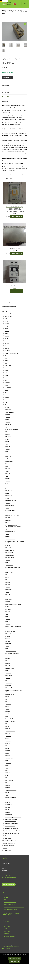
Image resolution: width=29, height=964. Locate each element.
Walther (8, 743)
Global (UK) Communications (12, 353)
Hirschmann (8, 365)
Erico (7, 451)
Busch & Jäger (9, 572)
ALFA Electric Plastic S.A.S (12, 653)
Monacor (7, 336)
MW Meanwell (9, 660)
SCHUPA (8, 750)
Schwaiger (7, 343)
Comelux (7, 333)
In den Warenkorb (7, 77)
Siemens (14, 11)
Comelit (7, 360)
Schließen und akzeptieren (14, 958)
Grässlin (8, 638)
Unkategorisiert (7, 850)
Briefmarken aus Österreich (9, 840)
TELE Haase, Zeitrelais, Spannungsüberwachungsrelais (13, 526)
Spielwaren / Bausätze (8, 845)
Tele (7, 488)
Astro (6, 358)
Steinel (8, 678)
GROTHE (8, 606)
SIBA (7, 483)
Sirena (6, 328)
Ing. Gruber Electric (11, 651)
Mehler (8, 446)
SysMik (6, 385)
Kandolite (7, 323)
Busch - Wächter (10, 550)
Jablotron (7, 373)
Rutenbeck (9, 683)
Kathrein (7, 348)
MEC (7, 670)
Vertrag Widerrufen (8, 884)
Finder (7, 592)
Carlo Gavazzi (9, 565)
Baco (7, 493)
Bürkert (8, 481)
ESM (7, 529)
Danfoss (8, 809)
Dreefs (6, 326)
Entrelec (8, 663)
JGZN (7, 427)
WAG (7, 407)
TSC (6, 355)
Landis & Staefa (10, 557)
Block (6, 363)
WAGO (7, 648)
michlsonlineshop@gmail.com (10, 877)
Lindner (8, 728)
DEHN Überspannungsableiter (13, 626)
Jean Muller (9, 675)
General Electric (10, 718)
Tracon (8, 417)
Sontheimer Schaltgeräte (12, 429)
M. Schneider (9, 687)
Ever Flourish (9, 780)
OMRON (8, 536)
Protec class (8, 400)
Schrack (8, 513)
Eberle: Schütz (9, 552)
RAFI (6, 341)
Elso (7, 466)
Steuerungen (8, 838)
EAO (7, 431)
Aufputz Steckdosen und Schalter (13, 830)
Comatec (8, 736)
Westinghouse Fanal (11, 500)
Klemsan (8, 787)
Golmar (6, 370)
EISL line (8, 473)
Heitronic (7, 331)
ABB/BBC (8, 520)
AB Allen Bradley (10, 668)
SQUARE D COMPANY (11, 790)
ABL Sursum (9, 599)
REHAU (8, 773)
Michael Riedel (9, 814)
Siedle (7, 597)
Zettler (8, 714)
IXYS (7, 795)
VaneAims (8, 436)
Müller (8, 765)
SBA (7, 775)
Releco (8, 434)
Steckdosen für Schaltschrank (12, 828)
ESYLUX (8, 641)
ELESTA (8, 517)
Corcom (8, 498)
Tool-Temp (7, 350)
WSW (7, 534)
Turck (6, 368)
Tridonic (8, 459)
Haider (8, 478)
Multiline (8, 456)
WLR (7, 616)
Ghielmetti (8, 424)
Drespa (8, 755)
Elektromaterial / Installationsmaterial (14, 404)
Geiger (8, 454)
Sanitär (5, 848)
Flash (7, 709)
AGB (5, 899)
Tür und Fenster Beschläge (9, 306)
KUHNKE (8, 594)
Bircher (6, 338)
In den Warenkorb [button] (17, 216)
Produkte (6, 933)
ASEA (7, 738)
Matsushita (9, 495)
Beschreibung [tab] (5, 92)
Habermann (9, 409)
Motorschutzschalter (10, 826)
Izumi (7, 471)
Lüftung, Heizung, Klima (9, 843)
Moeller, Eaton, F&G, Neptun (13, 515)
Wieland (8, 636)
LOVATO (8, 658)
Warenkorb (7, 931)
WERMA (8, 802)
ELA (7, 782)
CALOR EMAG (8, 387)
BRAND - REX (9, 758)
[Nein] (27, 958)
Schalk (8, 449)
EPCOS (8, 587)
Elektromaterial (10, 10)
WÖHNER (8, 685)
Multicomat (9, 570)
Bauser (8, 812)
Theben (8, 545)
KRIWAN (8, 785)
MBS (7, 562)
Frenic (6, 395)
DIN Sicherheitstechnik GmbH (13, 604)
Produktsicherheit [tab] (6, 96)
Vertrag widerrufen (9, 936)
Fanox (6, 390)
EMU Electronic (8, 316)
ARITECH (8, 741)
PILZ (7, 760)
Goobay (7, 375)
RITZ (7, 770)
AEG (7, 614)
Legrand (8, 584)
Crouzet (8, 611)
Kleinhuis (8, 745)
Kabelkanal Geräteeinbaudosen (12, 833)
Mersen (8, 414)
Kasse (5, 928)
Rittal (7, 800)
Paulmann (7, 382)
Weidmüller (9, 589)
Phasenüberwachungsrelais (11, 823)
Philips (8, 621)
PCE (7, 680)
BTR (7, 701)
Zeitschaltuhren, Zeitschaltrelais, (13, 817)
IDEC (7, 716)
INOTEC (8, 486)
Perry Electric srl (10, 412)
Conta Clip (8, 441)
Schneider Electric (10, 510)
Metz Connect (9, 461)
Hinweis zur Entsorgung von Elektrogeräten (11, 914)
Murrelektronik (10, 665)
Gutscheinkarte (7, 309)
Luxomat (8, 633)
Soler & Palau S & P (11, 631)
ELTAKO (8, 582)
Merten (8, 560)
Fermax (8, 574)
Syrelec (8, 579)
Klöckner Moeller (10, 505)
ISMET (7, 726)
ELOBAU (8, 807)
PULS (7, 792)
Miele (6, 380)
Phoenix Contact (10, 629)
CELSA (7, 646)
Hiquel (8, 468)
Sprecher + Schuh (10, 531)
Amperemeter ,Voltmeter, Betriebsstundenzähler (11, 820)
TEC (7, 723)
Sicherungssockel (9, 835)
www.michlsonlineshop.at (8, 876)
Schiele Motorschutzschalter (13, 567)
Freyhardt (8, 643)
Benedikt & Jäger (10, 555)
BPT (7, 699)
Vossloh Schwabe (9, 377)
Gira (7, 463)
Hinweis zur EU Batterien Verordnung (14, 907)
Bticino (8, 733)
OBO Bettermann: (10, 539)
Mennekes (8, 673)
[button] (25, 24)
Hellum (6, 318)
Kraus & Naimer (10, 547)
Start (4, 10)
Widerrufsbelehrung (9, 904)
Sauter (8, 577)
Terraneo (8, 704)
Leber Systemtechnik (11, 797)
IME (7, 768)
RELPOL (8, 711)
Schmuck (5, 311)
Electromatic (9, 490)
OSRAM (8, 619)
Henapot (7, 345)
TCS (6, 392)
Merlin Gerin (9, 696)
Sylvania (8, 624)
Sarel (7, 656)
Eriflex (7, 419)
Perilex (8, 422)
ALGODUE (8, 763)
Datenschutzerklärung (10, 902)
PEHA (7, 748)
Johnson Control (10, 694)
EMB (7, 444)
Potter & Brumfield (10, 721)
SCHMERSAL (9, 804)
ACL (7, 476)
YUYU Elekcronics (10, 731)
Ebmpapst (8, 777)
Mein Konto (7, 926)
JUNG (7, 753)
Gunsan (6, 321)
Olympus (7, 397)
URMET (8, 601)
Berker (8, 503)
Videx (7, 439)
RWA (7, 706)
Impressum (6, 897)
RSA (6, 402)
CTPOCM (8, 609)
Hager (7, 508)
